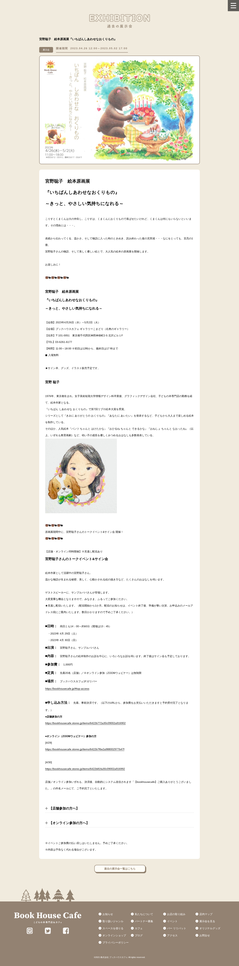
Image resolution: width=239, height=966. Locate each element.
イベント (172, 921)
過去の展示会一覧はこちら (120, 868)
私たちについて (144, 914)
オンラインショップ (114, 935)
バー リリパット (176, 928)
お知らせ (108, 914)
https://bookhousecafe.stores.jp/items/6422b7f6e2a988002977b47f (84, 749)
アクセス (172, 935)
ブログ (139, 935)
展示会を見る (207, 921)
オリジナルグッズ (209, 928)
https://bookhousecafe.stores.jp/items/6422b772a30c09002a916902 (85, 723)
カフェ (139, 928)
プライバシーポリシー (116, 942)
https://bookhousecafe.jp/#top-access (67, 688)
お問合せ (204, 935)
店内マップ (205, 914)
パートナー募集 (144, 921)
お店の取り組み (176, 914)
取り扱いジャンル (113, 921)
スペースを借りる (113, 928)
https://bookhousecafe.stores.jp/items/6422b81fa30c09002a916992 (85, 768)
